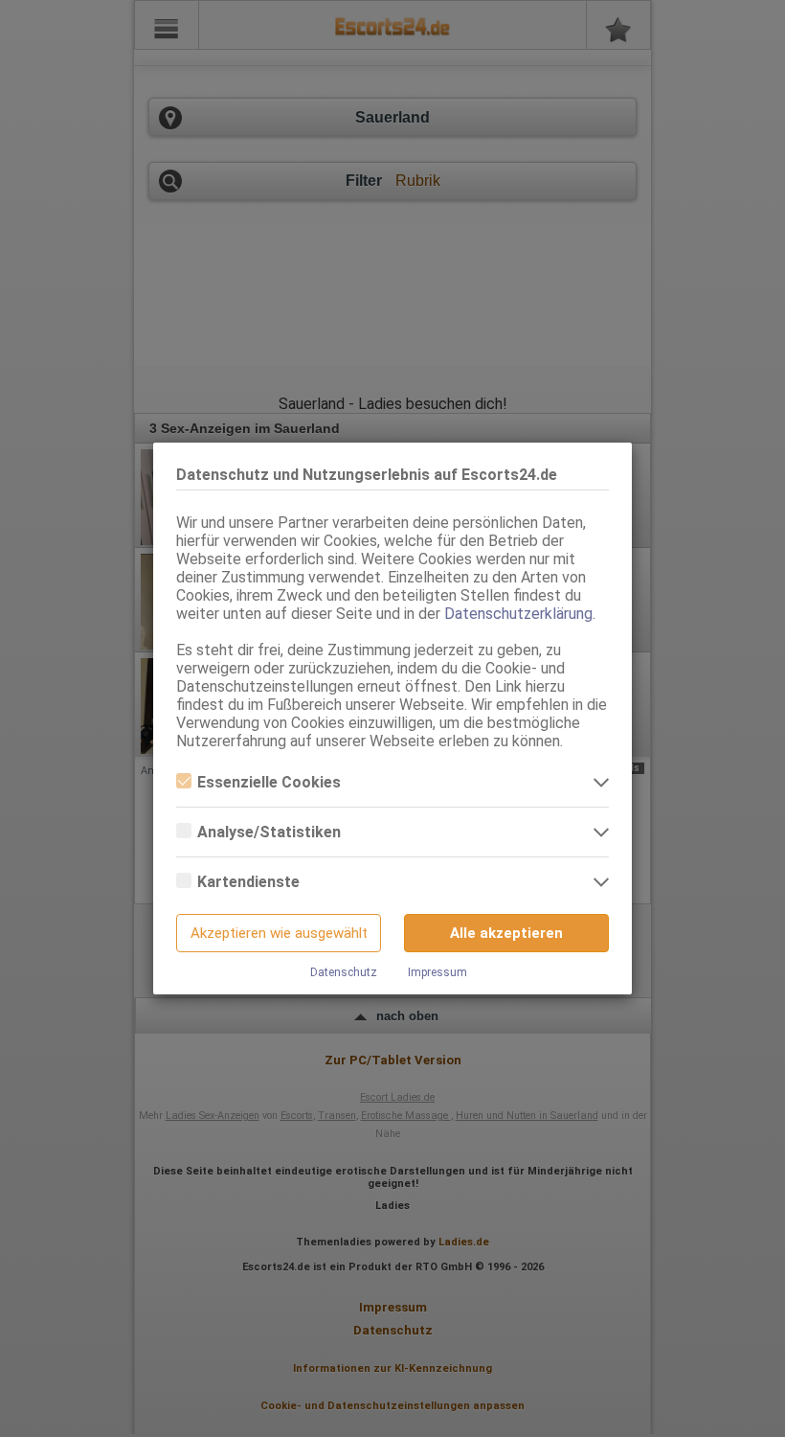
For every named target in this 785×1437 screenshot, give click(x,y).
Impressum (437, 972)
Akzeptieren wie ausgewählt (279, 933)
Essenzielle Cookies (269, 782)
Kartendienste (248, 882)
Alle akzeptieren (506, 933)
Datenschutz (343, 972)
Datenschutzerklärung (518, 613)
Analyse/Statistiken (269, 832)
